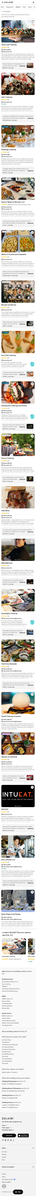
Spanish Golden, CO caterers (9, 1072)
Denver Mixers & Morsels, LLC (10, 981)
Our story (4, 1151)
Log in (3, 1125)
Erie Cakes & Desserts (7, 1047)
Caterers (18, 7)
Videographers (10, 7)
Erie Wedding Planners (8, 1054)
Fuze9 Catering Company (8, 1020)
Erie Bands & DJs (6, 1051)
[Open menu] (3, 2)
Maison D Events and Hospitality (10, 1023)
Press (3, 1159)
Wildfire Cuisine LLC (7, 998)
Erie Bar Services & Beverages (10, 1044)
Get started (9, 1135)
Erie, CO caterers (6, 11)
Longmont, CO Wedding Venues (10, 1105)
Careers (4, 1157)
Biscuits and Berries (7, 1006)
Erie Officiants (5, 1042)
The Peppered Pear (7, 1003)
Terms (3, 1176)
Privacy (4, 1174)
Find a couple (5, 1127)
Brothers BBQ (5, 1008)
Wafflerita (4, 986)
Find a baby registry (7, 1130)
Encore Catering (6, 984)
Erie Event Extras (6, 1040)
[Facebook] (3, 1140)
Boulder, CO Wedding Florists (9, 1098)
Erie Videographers (7, 1058)
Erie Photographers (7, 1061)
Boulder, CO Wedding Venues (10, 1107)
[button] (32, 22)
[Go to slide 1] (15, 41)
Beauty (30, 7)
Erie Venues (5, 1063)
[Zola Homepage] (8, 2)
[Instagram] (11, 1140)
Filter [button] (19, 1192)
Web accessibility (6, 1182)
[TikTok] (13, 1140)
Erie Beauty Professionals (8, 1049)
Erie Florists (5, 1056)
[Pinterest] (5, 1140)
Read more (22, 65)
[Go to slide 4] (19, 41)
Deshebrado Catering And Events (11, 988)
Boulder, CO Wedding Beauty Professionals (13, 1091)
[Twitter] (8, 1140)
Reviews (4, 1154)
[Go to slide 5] (20, 41)
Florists (24, 7)
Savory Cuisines (6, 1001)
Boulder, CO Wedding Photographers (12, 1084)
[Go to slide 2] (16, 41)
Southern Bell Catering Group (10, 991)
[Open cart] (33, 2)
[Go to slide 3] (18, 41)
